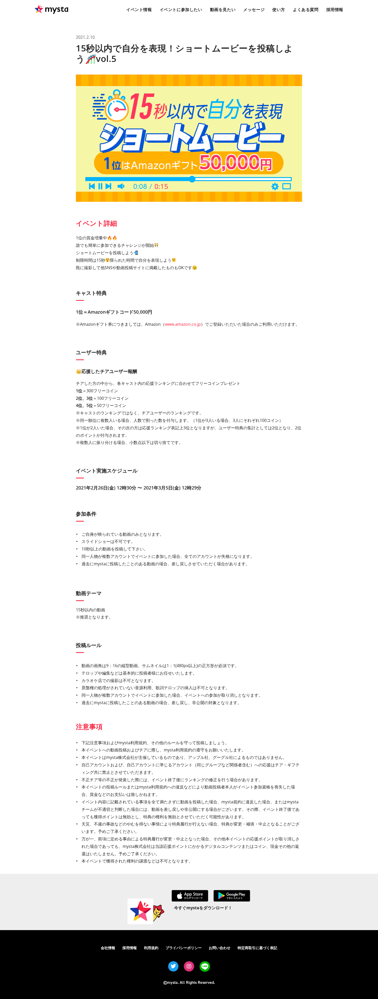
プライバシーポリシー (184, 947)
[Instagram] (189, 966)
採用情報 (129, 947)
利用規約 (151, 947)
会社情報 (108, 947)
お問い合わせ (219, 947)
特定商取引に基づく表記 (257, 947)
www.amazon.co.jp (183, 324)
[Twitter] (173, 966)
